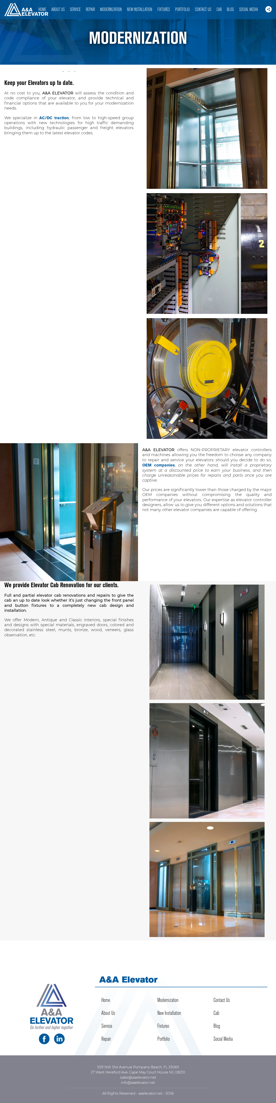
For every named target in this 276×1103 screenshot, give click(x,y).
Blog (230, 9)
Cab (219, 9)
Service (75, 9)
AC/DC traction (54, 118)
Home (42, 9)
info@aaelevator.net (138, 1083)
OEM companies (158, 465)
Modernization (111, 9)
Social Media (248, 9)
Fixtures (163, 9)
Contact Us (203, 9)
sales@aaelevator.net (138, 1077)
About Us (58, 9)
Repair (90, 9)
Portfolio (182, 9)
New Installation (139, 9)
